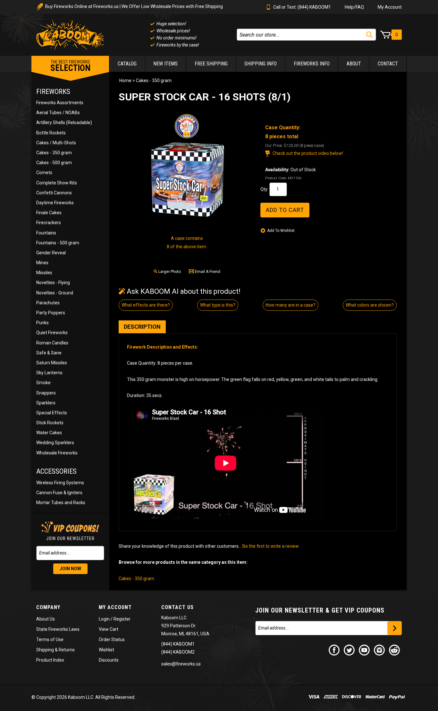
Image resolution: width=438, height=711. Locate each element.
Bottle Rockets (51, 132)
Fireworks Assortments (59, 102)
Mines (42, 262)
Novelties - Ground (54, 292)
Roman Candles (52, 342)
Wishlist (106, 649)
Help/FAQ (354, 7)
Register (122, 619)
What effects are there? (146, 305)
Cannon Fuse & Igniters (59, 492)
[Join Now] (394, 628)
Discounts (109, 660)
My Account (390, 7)
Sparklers (45, 402)
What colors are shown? (370, 305)
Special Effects (51, 412)
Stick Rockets (49, 422)
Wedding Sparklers (55, 442)
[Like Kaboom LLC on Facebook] (334, 649)
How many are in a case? (290, 305)
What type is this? (217, 305)
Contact (388, 64)
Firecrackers (48, 222)
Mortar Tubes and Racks (60, 502)
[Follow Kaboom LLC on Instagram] (380, 649)
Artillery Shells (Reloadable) (64, 122)
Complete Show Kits (56, 182)
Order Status (112, 639)
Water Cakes (49, 432)
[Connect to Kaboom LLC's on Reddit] (395, 649)
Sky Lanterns (49, 372)
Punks (42, 322)
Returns (67, 649)
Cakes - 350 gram (54, 152)
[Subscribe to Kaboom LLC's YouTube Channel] (365, 649)
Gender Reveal (51, 252)
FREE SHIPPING (211, 64)
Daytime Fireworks (55, 202)
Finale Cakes (49, 212)
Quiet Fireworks (52, 332)
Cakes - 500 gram (54, 162)
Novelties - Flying (53, 282)
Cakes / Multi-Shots (56, 142)
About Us (45, 619)
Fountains (46, 232)
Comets (44, 172)
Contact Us (177, 607)
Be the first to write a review (270, 546)
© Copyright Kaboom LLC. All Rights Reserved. (83, 697)
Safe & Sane (49, 352)
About (354, 64)
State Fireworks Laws (58, 629)
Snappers (46, 392)
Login (104, 619)
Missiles (44, 272)
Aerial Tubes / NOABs (58, 112)
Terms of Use (49, 639)
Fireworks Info (312, 64)
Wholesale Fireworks (57, 452)
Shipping (45, 649)
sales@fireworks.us (181, 663)
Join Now (70, 568)
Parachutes (48, 302)
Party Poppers (50, 312)
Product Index (50, 660)
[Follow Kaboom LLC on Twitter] (349, 649)
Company (48, 607)
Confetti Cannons (54, 192)
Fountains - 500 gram (57, 242)
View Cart (108, 629)
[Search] (369, 34)
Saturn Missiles (51, 362)
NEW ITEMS (165, 64)
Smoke (43, 382)
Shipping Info (260, 64)
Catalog (127, 64)
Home (125, 80)
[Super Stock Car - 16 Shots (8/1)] (186, 179)
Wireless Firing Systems (60, 482)
